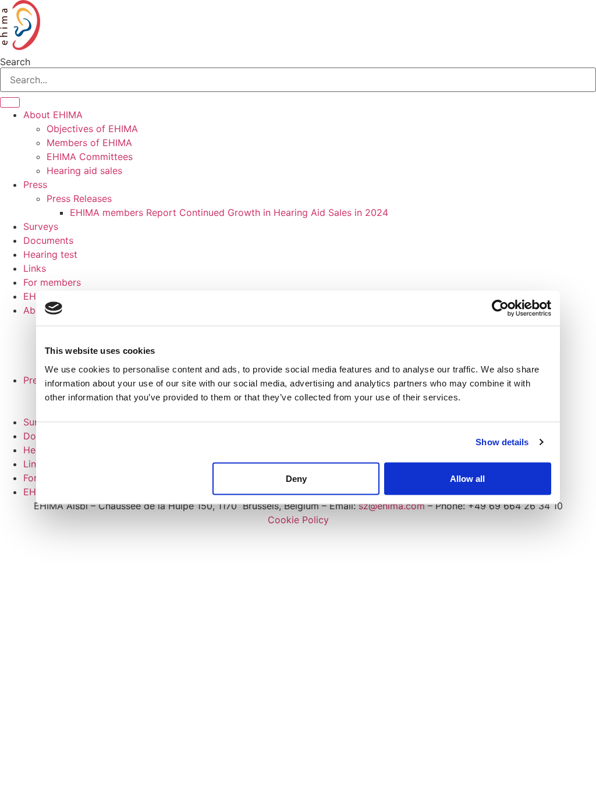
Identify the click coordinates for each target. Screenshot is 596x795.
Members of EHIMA (89, 142)
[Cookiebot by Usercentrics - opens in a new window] (500, 308)
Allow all (467, 478)
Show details (502, 442)
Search (15, 61)
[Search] (10, 102)
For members (52, 282)
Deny (296, 478)
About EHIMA (53, 114)
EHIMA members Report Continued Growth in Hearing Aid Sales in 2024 (229, 212)
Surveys (40, 226)
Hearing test (50, 254)
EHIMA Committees (90, 156)
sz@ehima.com (392, 506)
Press (35, 184)
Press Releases (79, 198)
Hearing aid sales (84, 170)
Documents (48, 240)
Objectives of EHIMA (92, 128)
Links (34, 268)
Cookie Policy (298, 520)
